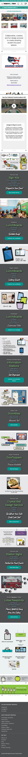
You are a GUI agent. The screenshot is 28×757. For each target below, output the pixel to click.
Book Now (24, 1)
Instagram (4, 709)
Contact (3, 739)
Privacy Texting (5, 747)
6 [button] (17, 695)
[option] (14, 11)
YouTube (3, 711)
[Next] (26, 51)
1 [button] (12, 51)
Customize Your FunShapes (14, 330)
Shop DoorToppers (14, 469)
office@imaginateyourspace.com (14, 85)
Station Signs (5, 727)
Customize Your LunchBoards (14, 238)
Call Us (3, 745)
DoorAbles (4, 725)
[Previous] (2, 51)
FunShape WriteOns (7, 717)
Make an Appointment (14, 521)
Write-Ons (4, 719)
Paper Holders (5, 721)
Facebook (4, 707)
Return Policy (5, 743)
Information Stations (7, 723)
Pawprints (4, 731)
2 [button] (10, 695)
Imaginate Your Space (11, 753)
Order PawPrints (14, 617)
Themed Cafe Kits (6, 729)
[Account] (21, 3)
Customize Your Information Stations (14, 380)
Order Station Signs (14, 567)
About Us (4, 737)
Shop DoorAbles (14, 425)
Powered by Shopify (18, 753)
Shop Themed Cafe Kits (14, 192)
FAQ (2, 741)
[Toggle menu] (1, 3)
